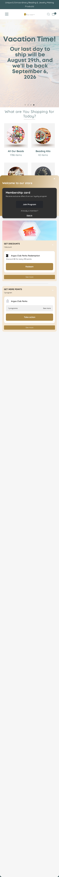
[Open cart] (53, 14)
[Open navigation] (6, 14)
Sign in (29, 215)
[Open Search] (48, 14)
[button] (29, 245)
